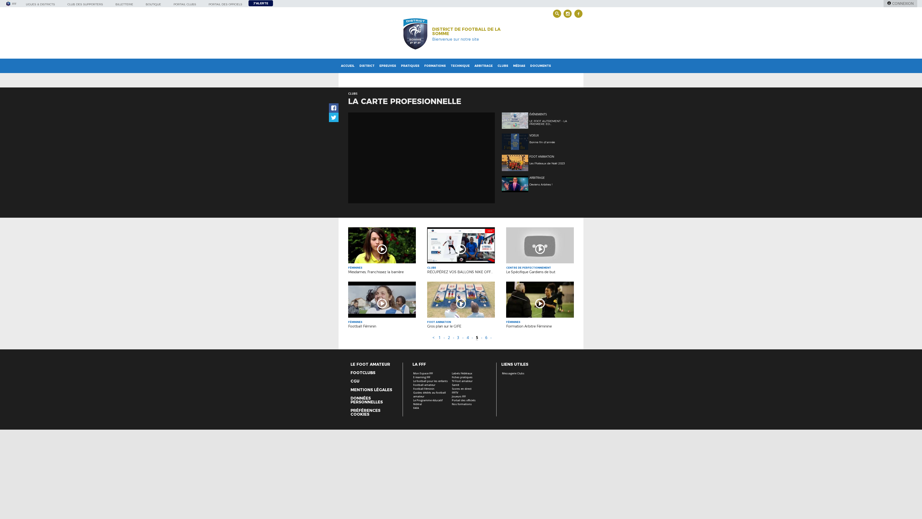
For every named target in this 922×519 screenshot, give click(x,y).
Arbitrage (483, 66)
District (367, 66)
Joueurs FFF (459, 396)
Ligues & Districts (40, 4)
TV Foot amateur (462, 381)
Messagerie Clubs (513, 373)
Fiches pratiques (462, 377)
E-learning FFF (421, 377)
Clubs (502, 66)
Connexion (903, 3)
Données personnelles (367, 400)
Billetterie (124, 4)
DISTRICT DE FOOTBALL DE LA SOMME (466, 31)
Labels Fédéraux (462, 373)
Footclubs (363, 373)
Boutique (153, 4)
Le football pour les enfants (430, 381)
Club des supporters (85, 4)
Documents (540, 66)
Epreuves (387, 66)
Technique (460, 66)
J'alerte (260, 3)
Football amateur (424, 385)
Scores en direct (462, 388)
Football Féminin (423, 388)
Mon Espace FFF (423, 373)
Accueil (348, 66)
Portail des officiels (225, 4)
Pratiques (410, 66)
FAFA (416, 408)
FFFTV (455, 392)
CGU (355, 381)
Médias (519, 66)
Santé (455, 385)
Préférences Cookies (365, 412)
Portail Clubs (185, 4)
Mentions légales (371, 390)
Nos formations (462, 404)
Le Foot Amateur (370, 364)
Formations (435, 66)
